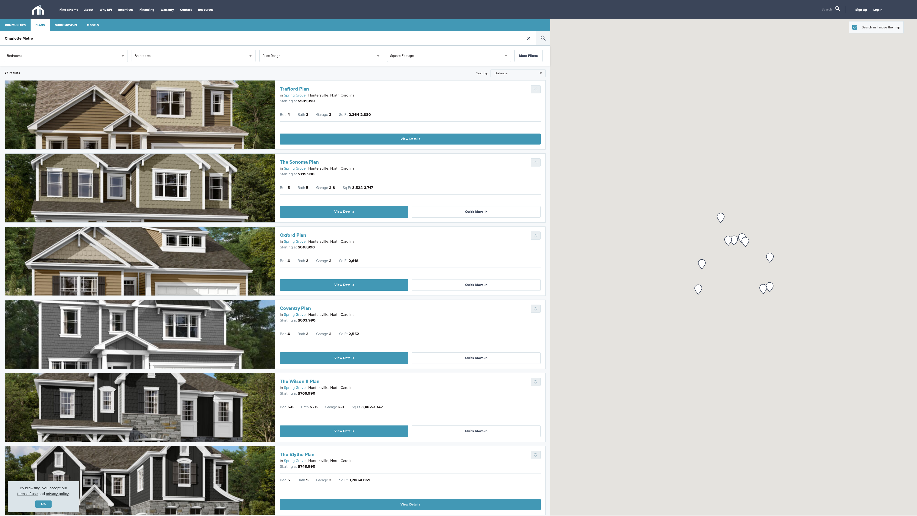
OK (43, 503)
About (88, 9)
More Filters (528, 55)
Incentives (125, 9)
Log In (877, 9)
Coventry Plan (295, 308)
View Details (410, 138)
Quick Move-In (476, 211)
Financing (146, 9)
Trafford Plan (294, 88)
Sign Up (861, 9)
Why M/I (106, 9)
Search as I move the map (881, 27)
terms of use (27, 493)
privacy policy (57, 493)
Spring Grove (295, 95)
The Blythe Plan (297, 454)
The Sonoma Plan (299, 162)
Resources (205, 9)
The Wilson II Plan (300, 381)
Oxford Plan (293, 235)
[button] (721, 218)
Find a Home (68, 9)
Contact (186, 9)
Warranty (167, 9)
